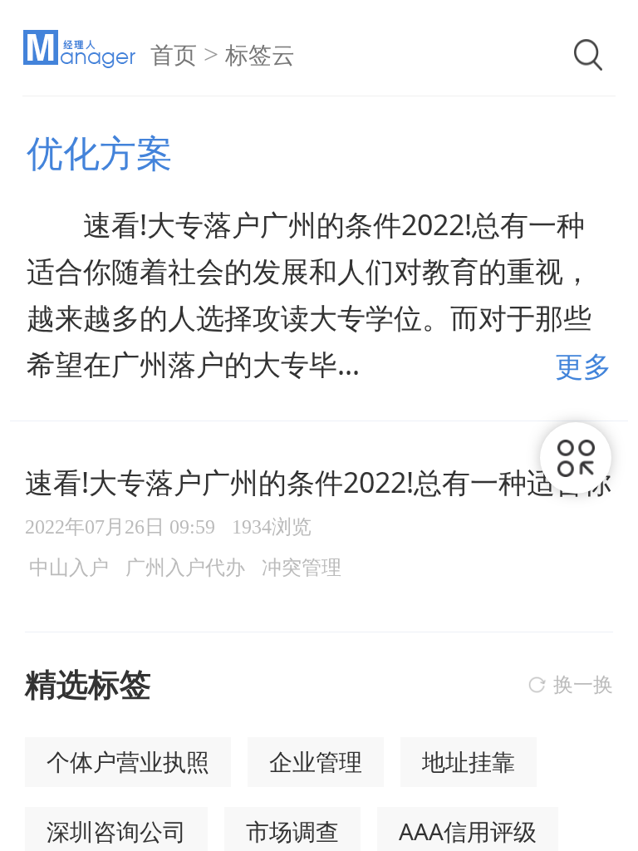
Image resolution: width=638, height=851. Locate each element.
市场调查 (292, 831)
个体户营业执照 (128, 761)
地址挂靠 (468, 761)
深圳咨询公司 (116, 831)
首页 (173, 55)
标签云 (260, 55)
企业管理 (315, 761)
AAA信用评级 (468, 831)
